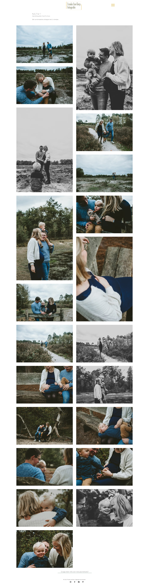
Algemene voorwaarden (80, 579)
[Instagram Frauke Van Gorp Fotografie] (70, 582)
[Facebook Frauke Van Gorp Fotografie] (75, 582)
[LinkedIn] (79, 582)
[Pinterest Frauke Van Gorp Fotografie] (83, 582)
